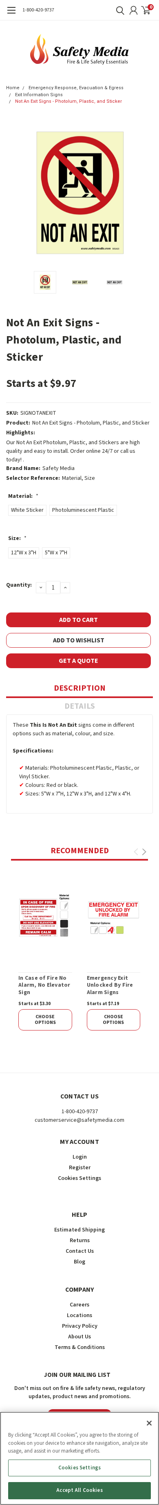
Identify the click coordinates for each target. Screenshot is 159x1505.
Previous (14, 193)
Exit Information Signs (39, 94)
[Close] (149, 1423)
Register (80, 1168)
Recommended (80, 850)
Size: (17, 538)
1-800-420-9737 (38, 10)
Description (80, 688)
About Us (79, 1337)
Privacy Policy (79, 1326)
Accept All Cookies (79, 1490)
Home (13, 87)
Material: (23, 496)
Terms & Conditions (80, 1347)
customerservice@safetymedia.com (79, 1120)
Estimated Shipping (79, 1230)
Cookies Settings (79, 1467)
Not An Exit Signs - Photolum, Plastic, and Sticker (68, 101)
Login (80, 1157)
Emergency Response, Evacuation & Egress (76, 87)
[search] (118, 10)
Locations (79, 1315)
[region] (79, 1458)
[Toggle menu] (11, 14)
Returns (80, 1240)
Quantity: (19, 585)
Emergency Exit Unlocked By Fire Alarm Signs (110, 986)
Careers (79, 1305)
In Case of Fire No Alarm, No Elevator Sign (44, 986)
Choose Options (45, 1019)
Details (79, 706)
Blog (79, 1262)
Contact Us (80, 1251)
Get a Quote (78, 660)
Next (145, 193)
